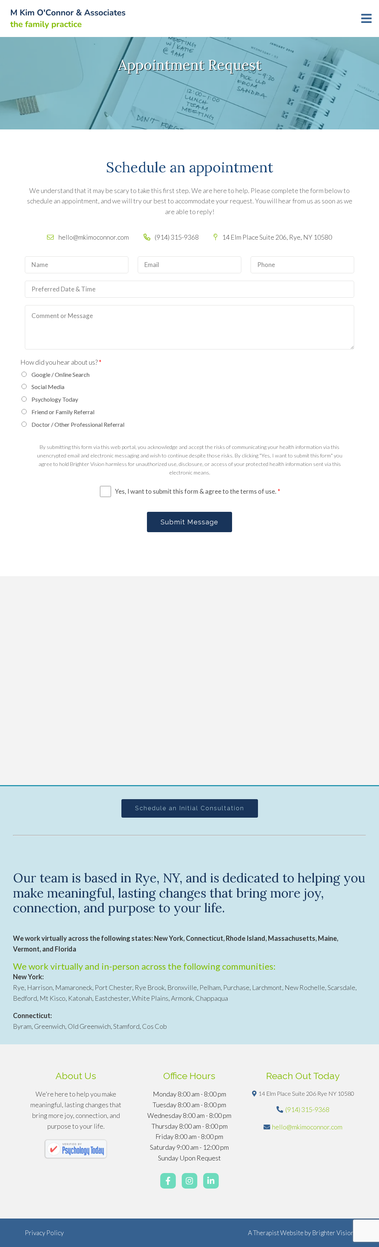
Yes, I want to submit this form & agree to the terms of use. (197, 491)
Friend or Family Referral (62, 411)
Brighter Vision (333, 1233)
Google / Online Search (60, 374)
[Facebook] (168, 1181)
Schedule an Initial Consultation (189, 808)
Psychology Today (54, 399)
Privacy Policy (44, 1233)
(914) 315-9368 (307, 1109)
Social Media (47, 386)
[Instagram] (189, 1181)
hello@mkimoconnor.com (307, 1127)
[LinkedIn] (211, 1181)
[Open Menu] (366, 18)
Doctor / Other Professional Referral (77, 424)
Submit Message (189, 522)
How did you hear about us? (60, 362)
